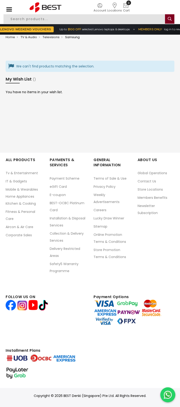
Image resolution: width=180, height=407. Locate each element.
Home (10, 37)
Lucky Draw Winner (109, 218)
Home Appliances (20, 196)
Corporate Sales (19, 235)
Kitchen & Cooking (21, 203)
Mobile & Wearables (22, 189)
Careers (100, 210)
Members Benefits (152, 197)
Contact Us (147, 181)
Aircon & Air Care (19, 227)
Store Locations (150, 189)
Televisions (51, 37)
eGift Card (58, 186)
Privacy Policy (105, 186)
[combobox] (84, 19)
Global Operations (152, 173)
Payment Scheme (64, 178)
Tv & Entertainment (22, 173)
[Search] (169, 19)
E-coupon (58, 194)
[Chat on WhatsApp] (167, 394)
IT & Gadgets (16, 181)
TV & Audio (29, 37)
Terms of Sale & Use (110, 178)
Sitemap (100, 226)
